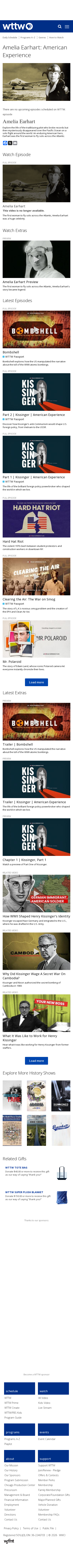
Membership (45, 1485)
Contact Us (10, 1519)
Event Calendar (46, 1439)
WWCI (62, 1535)
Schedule (12, 1391)
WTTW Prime (11, 1402)
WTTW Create (11, 1407)
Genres (42, 37)
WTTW (7, 1398)
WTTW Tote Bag (16, 1167)
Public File (48, 1528)
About (10, 1459)
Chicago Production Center (19, 1485)
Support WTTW (46, 1465)
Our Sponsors (12, 1475)
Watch (44, 1391)
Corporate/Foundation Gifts (54, 1495)
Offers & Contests (48, 1475)
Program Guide (13, 1417)
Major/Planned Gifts (49, 1499)
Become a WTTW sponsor (37, 1374)
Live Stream (45, 1407)
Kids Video (44, 1402)
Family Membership (49, 1490)
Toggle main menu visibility (68, 26)
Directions (10, 1514)
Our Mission (11, 1465)
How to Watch (56, 37)
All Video (43, 1398)
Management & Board (17, 1495)
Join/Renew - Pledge (49, 1470)
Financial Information (16, 1499)
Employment (11, 1504)
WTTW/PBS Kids (13, 1412)
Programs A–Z (28, 37)
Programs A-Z (12, 1439)
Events (44, 1432)
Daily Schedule (10, 37)
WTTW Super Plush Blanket (24, 1192)
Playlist (8, 1444)
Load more (36, 682)
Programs (13, 1432)
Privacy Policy (11, 1528)
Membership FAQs (48, 1514)
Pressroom (10, 1490)
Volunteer (9, 1509)
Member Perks (46, 1480)
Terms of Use (30, 1528)
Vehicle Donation (48, 1504)
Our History (10, 1470)
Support (45, 1459)
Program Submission (16, 1480)
